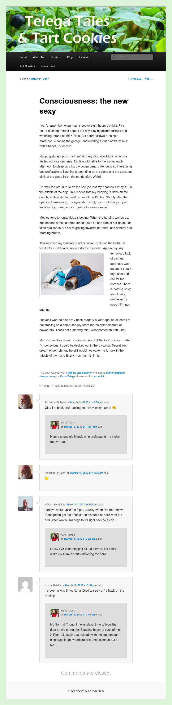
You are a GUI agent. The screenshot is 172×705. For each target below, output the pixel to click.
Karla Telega (67, 376)
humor (110, 372)
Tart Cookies (27, 66)
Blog (70, 57)
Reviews (84, 57)
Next (149, 79)
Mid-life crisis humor (80, 372)
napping (120, 372)
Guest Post (48, 66)
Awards (56, 57)
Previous (135, 79)
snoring (51, 376)
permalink (99, 376)
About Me (39, 57)
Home (23, 57)
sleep (42, 376)
